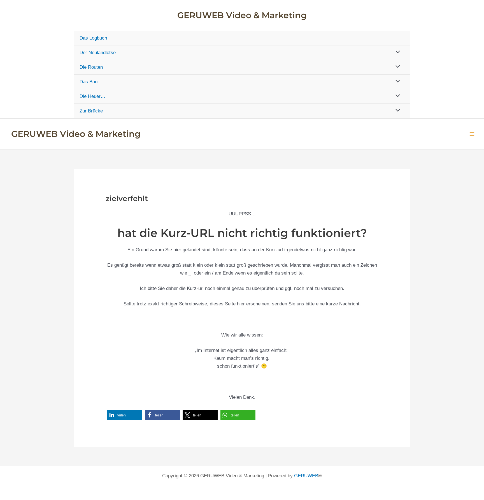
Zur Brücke (91, 111)
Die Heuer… (92, 96)
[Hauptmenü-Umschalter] (472, 134)
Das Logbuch (93, 38)
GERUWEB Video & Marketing (242, 15)
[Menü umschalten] (396, 52)
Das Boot (89, 81)
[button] (124, 415)
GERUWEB (306, 475)
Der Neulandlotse (98, 52)
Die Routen (91, 67)
